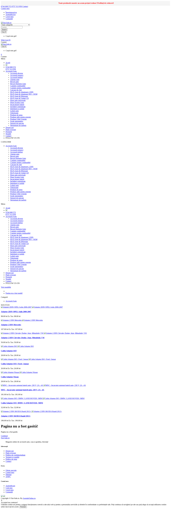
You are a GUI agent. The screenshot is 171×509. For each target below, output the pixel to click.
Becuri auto (14, 82)
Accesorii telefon (16, 77)
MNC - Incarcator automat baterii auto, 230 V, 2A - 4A (22, 390)
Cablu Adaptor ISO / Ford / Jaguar (15, 364)
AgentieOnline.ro (29, 498)
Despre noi (10, 127)
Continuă (4, 436)
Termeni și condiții (12, 457)
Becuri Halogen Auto (18, 84)
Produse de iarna (16, 115)
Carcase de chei (16, 90)
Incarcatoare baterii (17, 105)
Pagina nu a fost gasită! (14, 293)
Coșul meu (9, 490)
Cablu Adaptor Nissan (10, 377)
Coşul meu (9, 17)
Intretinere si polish (17, 109)
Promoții (9, 132)
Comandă (9, 492)
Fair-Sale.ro (5, 438)
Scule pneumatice (16, 121)
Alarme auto (14, 80)
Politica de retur (11, 459)
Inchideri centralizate (17, 107)
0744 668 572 (6, 6)
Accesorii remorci (16, 75)
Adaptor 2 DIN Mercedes (11, 325)
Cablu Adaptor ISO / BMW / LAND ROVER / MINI (22, 403)
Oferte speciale (11, 470)
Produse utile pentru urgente (20, 117)
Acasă (8, 63)
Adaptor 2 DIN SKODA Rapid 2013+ (16, 416)
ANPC (8, 477)
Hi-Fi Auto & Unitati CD (19, 98)
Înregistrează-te (11, 12)
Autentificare (10, 486)
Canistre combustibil (17, 86)
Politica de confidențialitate (15, 455)
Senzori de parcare (17, 123)
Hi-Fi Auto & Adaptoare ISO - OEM (23, 94)
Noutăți (8, 134)
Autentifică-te (11, 15)
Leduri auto (14, 111)
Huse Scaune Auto (17, 102)
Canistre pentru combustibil (20, 88)
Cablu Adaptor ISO (9, 351)
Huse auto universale (18, 100)
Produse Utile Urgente (18, 119)
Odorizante (14, 113)
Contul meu (10, 472)
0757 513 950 (17, 6)
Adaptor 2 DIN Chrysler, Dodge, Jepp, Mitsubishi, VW (23, 338)
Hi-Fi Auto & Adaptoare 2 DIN (21, 92)
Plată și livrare (11, 130)
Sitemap (9, 475)
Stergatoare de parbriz (18, 125)
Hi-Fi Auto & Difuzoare (19, 96)
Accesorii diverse (16, 73)
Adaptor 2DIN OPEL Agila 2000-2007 (16, 312)
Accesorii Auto (11, 71)
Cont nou (9, 488)
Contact (25, 6)
